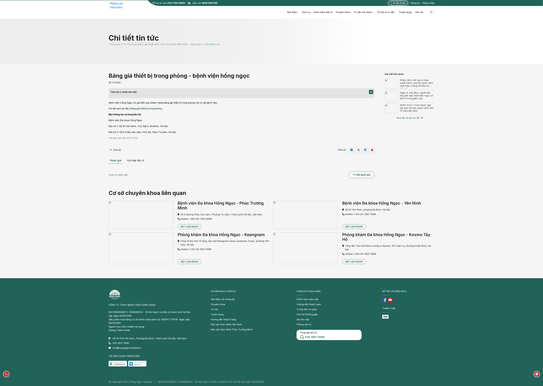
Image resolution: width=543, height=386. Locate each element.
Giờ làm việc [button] (303, 319)
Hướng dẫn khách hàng (223, 319)
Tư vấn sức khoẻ (363, 12)
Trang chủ (114, 44)
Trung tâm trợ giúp (307, 309)
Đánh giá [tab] (115, 160)
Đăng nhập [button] (428, 3)
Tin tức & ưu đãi (385, 12)
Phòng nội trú (304, 324)
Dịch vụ (306, 12)
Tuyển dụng (405, 12)
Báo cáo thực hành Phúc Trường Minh (231, 329)
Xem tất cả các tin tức (408, 117)
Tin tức (214, 309)
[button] (371, 92)
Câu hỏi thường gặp (307, 314)
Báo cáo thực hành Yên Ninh (226, 324)
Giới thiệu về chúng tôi (223, 299)
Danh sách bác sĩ (323, 12)
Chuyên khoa (343, 12)
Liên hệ (419, 12)
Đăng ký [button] (415, 3)
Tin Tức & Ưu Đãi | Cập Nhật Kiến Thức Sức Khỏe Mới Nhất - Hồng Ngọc (162, 44)
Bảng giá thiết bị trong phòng (146, 108)
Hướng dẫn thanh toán (309, 304)
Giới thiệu (292, 12)
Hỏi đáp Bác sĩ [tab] (135, 160)
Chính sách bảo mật (307, 299)
